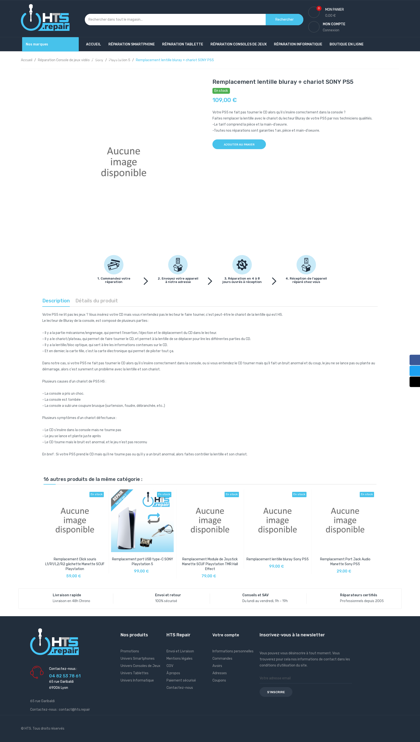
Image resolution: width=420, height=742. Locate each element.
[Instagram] (415, 381)
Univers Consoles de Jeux (140, 666)
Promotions (130, 651)
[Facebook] (415, 360)
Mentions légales (179, 659)
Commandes (222, 659)
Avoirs (217, 666)
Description (56, 301)
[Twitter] (415, 371)
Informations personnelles (233, 651)
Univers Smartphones (138, 659)
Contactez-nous (179, 688)
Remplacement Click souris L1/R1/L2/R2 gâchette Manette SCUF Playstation (75, 564)
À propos (173, 673)
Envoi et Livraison (180, 651)
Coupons (219, 680)
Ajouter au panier (239, 144)
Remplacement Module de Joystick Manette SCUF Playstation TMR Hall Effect (210, 564)
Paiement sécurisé (181, 680)
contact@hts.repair (74, 710)
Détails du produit (96, 301)
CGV (169, 666)
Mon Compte (334, 24)
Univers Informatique (137, 680)
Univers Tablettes (135, 673)
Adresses (219, 673)
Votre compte (225, 635)
